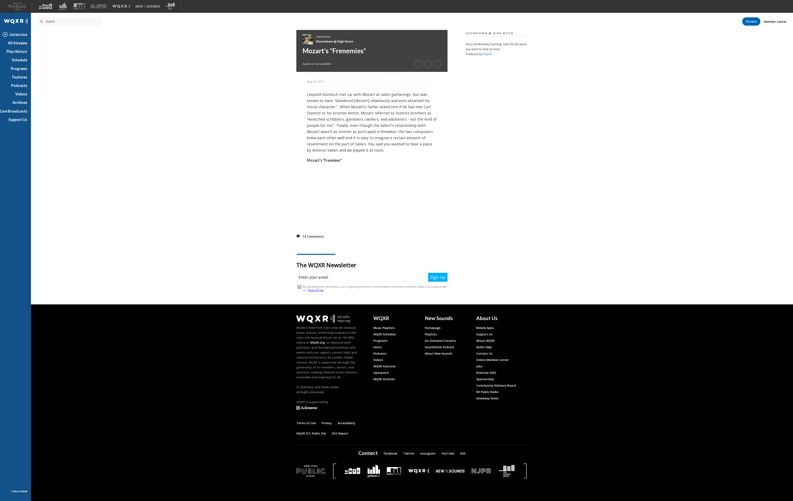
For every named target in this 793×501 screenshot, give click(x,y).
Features (19, 77)
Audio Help (484, 347)
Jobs (479, 366)
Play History (16, 51)
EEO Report (340, 433)
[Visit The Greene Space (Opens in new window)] (170, 6)
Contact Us (484, 353)
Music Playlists (383, 328)
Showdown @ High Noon (334, 41)
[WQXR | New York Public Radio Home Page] (15, 21)
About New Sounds (438, 353)
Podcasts (19, 85)
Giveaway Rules (487, 398)
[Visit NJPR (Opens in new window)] (99, 6)
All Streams (17, 43)
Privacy (327, 423)
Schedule (19, 60)
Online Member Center (492, 360)
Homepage (432, 328)
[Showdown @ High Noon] (309, 39)
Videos (21, 94)
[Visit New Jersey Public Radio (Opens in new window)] (481, 471)
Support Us (17, 119)
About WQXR (485, 341)
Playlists (431, 334)
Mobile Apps (485, 328)
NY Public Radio (487, 392)
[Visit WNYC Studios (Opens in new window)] (79, 6)
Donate (751, 21)
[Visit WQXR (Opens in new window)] (121, 6)
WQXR (487, 54)
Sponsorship (485, 379)
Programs (19, 68)
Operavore (380, 373)
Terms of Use (306, 423)
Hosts (377, 347)
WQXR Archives (384, 379)
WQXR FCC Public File (311, 433)
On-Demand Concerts (440, 341)
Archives (19, 102)
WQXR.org (317, 342)
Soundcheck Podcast (439, 347)
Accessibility (346, 423)
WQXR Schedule (384, 334)
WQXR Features (384, 366)
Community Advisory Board (496, 385)
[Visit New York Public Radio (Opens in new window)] (310, 471)
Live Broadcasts (13, 111)
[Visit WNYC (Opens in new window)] (45, 6)
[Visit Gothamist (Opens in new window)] (63, 6)
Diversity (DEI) (486, 373)
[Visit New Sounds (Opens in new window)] (147, 6)
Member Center (775, 22)
